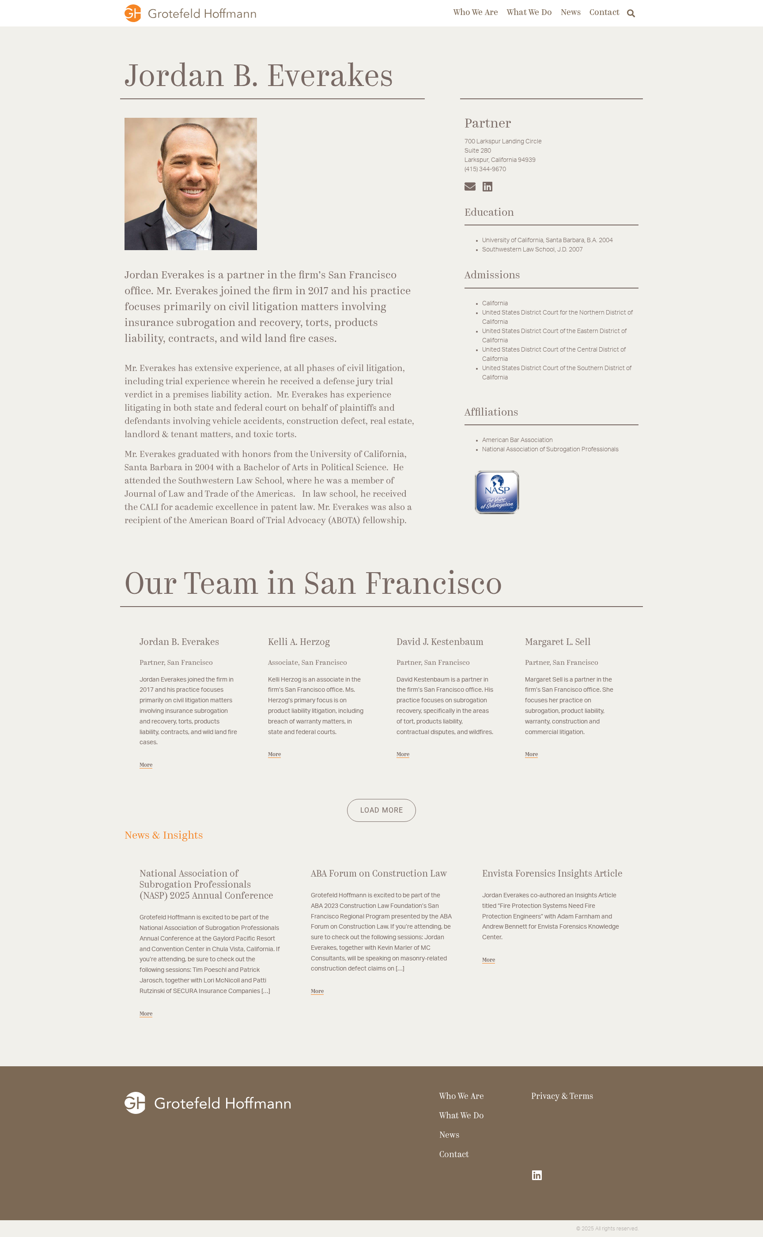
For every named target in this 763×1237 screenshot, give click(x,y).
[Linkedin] (487, 186)
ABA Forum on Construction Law (379, 874)
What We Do (529, 13)
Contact (604, 13)
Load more (381, 810)
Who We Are (475, 13)
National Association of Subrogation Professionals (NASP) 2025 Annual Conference (206, 885)
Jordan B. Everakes (179, 642)
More (146, 765)
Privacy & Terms (562, 1097)
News (571, 13)
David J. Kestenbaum (440, 642)
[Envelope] (470, 186)
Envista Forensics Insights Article (552, 874)
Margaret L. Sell (558, 642)
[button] (631, 13)
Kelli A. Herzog (299, 642)
